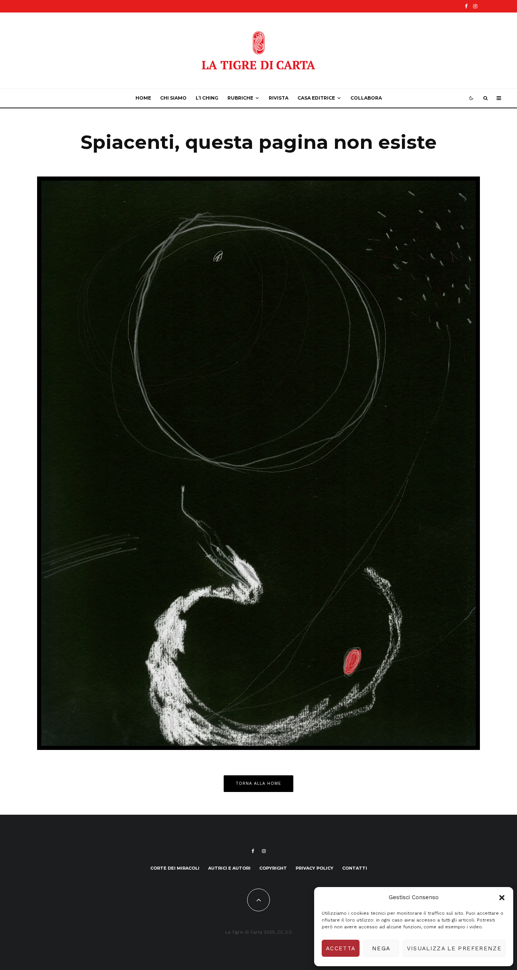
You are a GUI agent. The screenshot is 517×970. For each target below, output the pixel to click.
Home (143, 98)
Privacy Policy (314, 868)
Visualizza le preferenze (454, 948)
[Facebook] (466, 6)
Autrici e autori (229, 868)
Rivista (278, 98)
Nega (381, 948)
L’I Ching (207, 98)
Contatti (354, 868)
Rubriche (240, 98)
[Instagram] (475, 6)
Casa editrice (316, 98)
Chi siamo (173, 98)
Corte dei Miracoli (174, 868)
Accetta (340, 948)
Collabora (366, 98)
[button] (502, 897)
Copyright (273, 868)
